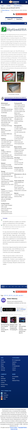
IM (21, 295)
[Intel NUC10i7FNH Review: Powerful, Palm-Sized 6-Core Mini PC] (22, 320)
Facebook (5, 395)
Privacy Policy (4, 384)
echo (14, 295)
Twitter (5, 393)
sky (19, 295)
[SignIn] (3, 2)
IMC (17, 295)
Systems (8, 5)
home (2, 5)
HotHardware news (21, 309)
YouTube (5, 397)
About (2, 376)
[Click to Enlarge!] (9, 81)
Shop (13, 378)
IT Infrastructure (16, 366)
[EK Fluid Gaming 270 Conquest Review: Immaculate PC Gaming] (4, 320)
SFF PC (11, 295)
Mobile (13, 364)
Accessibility (15, 376)
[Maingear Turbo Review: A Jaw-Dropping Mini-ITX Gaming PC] (13, 320)
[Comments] (14, 14)
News (2, 364)
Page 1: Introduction (6, 23)
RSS (4, 399)
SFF (5, 295)
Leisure (14, 368)
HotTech (3, 386)
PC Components (16, 360)
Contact (3, 382)
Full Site (3, 368)
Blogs (2, 366)
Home (2, 360)
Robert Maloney (12, 298)
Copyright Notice (22, 427)
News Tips (3, 380)
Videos (14, 370)
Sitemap (3, 370)
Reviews (3, 362)
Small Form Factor (17, 5)
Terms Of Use (14, 429)
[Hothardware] (14, 2)
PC (7, 295)
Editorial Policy (16, 380)
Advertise (3, 378)
